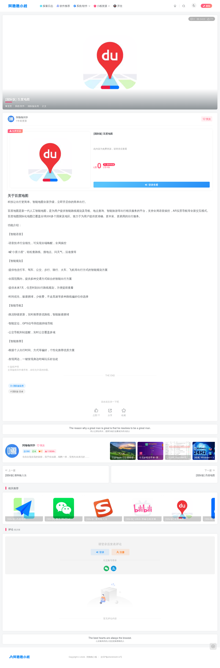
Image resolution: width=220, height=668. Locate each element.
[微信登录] (106, 568)
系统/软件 (20, 106)
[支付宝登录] (113, 568)
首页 (9, 106)
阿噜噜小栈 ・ (93, 656)
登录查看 (153, 184)
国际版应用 (33, 106)
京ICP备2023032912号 (111, 656)
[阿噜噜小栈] (20, 656)
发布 (208, 5)
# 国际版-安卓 (16, 391)
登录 (101, 552)
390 (28, 451)
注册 (122, 552)
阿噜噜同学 (22, 117)
